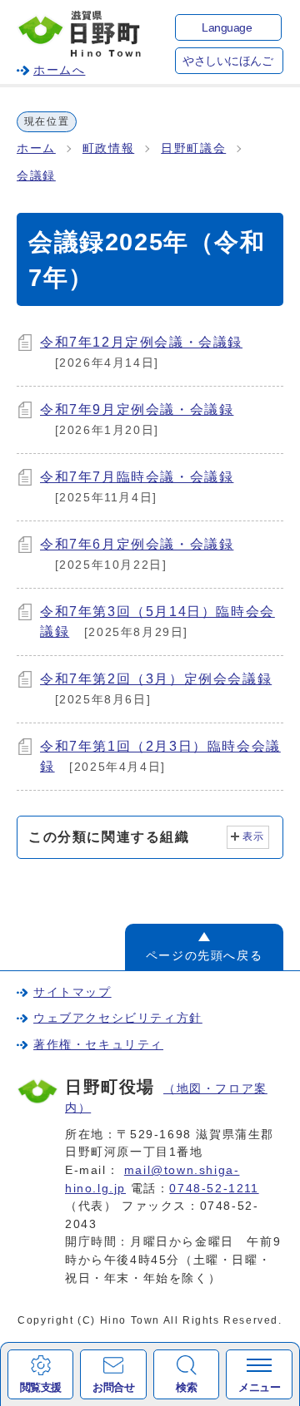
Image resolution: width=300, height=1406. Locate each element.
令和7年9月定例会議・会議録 (136, 409)
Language (227, 28)
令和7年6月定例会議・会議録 (136, 544)
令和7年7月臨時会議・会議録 (136, 477)
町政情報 (108, 148)
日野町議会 (193, 148)
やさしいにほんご (227, 61)
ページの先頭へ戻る (204, 955)
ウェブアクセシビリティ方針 (117, 1017)
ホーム (36, 148)
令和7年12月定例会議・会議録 (141, 342)
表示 (253, 836)
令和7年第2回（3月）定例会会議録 (156, 679)
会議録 (36, 176)
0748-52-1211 (213, 1188)
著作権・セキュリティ (98, 1044)
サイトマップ (72, 992)
